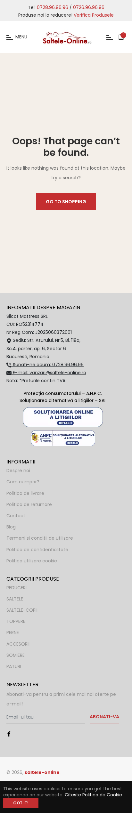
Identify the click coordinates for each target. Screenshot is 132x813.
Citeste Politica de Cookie (93, 795)
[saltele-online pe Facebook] (9, 734)
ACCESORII (17, 644)
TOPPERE (15, 621)
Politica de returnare (29, 504)
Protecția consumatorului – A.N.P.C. (63, 393)
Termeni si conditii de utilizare (39, 538)
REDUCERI (16, 587)
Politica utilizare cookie (31, 561)
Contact (15, 515)
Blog (11, 527)
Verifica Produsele (94, 15)
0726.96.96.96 (88, 7)
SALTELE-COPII (21, 610)
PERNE (12, 632)
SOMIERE (15, 655)
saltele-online (42, 772)
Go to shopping (66, 201)
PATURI (13, 666)
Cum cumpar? (22, 482)
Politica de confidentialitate (37, 549)
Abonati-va (104, 716)
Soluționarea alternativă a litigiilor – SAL (63, 400)
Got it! (21, 803)
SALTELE (14, 599)
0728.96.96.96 (52, 7)
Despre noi (18, 470)
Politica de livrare (25, 493)
